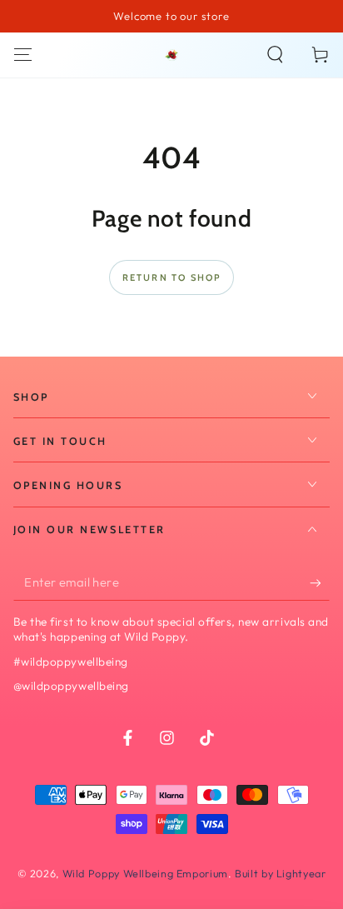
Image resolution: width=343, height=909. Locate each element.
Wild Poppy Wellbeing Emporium (145, 873)
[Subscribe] (320, 583)
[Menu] (23, 55)
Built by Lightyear (280, 873)
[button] (275, 55)
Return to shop (171, 277)
